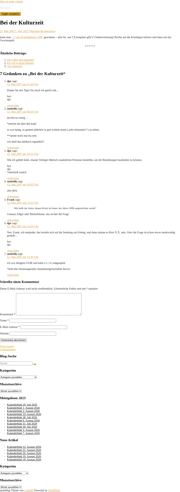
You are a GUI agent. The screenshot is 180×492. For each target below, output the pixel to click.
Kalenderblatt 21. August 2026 (24, 450)
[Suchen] (34, 364)
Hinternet (5, 7)
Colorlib (28, 490)
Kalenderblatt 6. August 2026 (23, 420)
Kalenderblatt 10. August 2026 (24, 414)
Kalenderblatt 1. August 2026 (23, 407)
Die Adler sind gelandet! (20, 59)
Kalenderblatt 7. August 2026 (23, 433)
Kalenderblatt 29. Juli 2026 (22, 404)
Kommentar (7, 314)
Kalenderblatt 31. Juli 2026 (22, 423)
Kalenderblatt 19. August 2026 (24, 456)
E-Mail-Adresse (10, 326)
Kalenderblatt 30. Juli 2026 (22, 426)
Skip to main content (11, 1)
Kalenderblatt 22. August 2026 (24, 446)
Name (4, 320)
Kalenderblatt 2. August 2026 (23, 411)
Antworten (13, 105)
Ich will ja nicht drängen (20, 63)
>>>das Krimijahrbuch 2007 (28, 37)
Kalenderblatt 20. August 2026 (24, 453)
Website (4, 333)
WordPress (54, 490)
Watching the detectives (42, 31)
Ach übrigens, (15, 66)
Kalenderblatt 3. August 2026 (23, 430)
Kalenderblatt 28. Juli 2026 (22, 417)
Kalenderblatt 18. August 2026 (24, 459)
